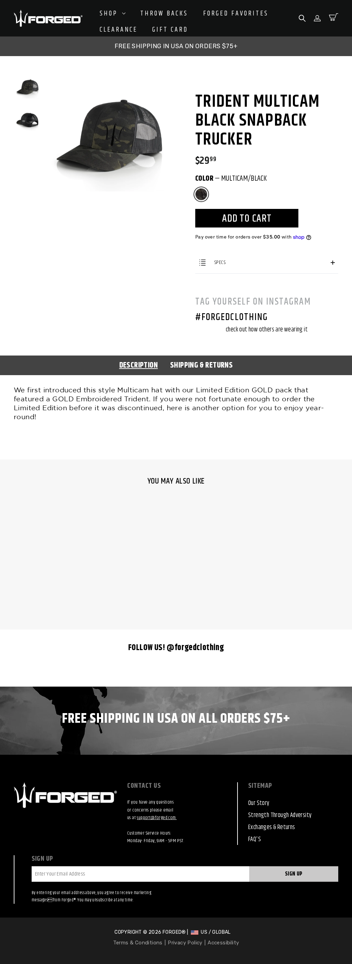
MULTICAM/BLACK (201, 194)
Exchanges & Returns (271, 827)
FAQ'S (254, 839)
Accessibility (223, 943)
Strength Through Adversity (279, 815)
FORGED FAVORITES (235, 13)
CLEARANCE (119, 30)
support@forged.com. (157, 818)
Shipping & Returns (201, 365)
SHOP (110, 13)
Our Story (259, 803)
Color (231, 178)
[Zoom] (109, 82)
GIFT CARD (170, 30)
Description (138, 365)
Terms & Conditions (138, 943)
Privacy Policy (185, 943)
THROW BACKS (164, 13)
